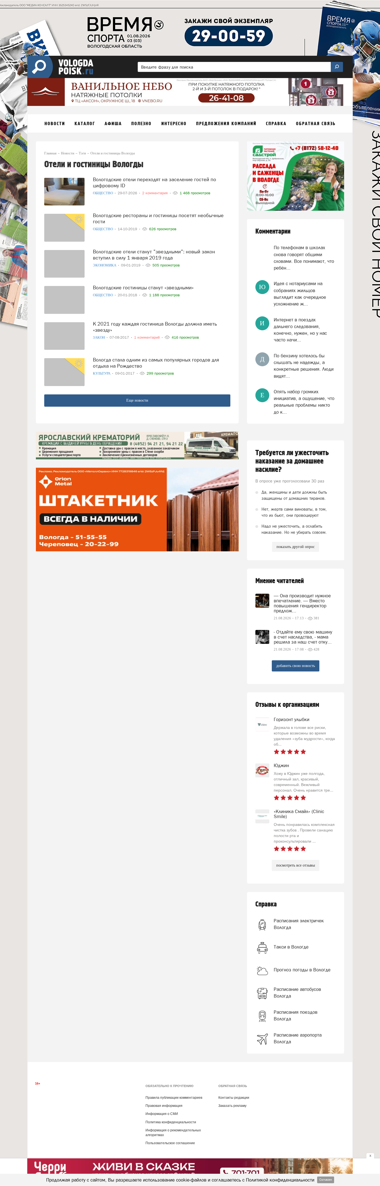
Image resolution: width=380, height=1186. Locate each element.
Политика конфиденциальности (170, 1122)
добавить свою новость (295, 666)
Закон (99, 337)
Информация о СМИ (161, 1114)
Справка (266, 904)
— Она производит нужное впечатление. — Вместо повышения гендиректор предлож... (302, 603)
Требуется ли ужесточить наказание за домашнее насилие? (292, 461)
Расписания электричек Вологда (299, 924)
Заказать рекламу (232, 1106)
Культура (102, 373)
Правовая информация (163, 1106)
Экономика (105, 265)
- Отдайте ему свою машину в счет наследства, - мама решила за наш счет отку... (303, 636)
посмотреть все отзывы (295, 865)
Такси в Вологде (291, 947)
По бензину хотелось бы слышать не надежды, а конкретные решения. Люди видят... (304, 366)
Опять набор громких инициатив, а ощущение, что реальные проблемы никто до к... (304, 402)
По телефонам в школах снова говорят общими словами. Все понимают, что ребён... (304, 258)
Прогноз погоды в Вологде (302, 969)
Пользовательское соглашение (170, 1143)
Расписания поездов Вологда (295, 1015)
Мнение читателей (279, 581)
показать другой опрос (296, 547)
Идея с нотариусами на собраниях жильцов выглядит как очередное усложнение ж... (300, 294)
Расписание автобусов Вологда (297, 992)
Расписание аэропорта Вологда (298, 1038)
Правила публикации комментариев (173, 1098)
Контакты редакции (233, 1098)
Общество (103, 193)
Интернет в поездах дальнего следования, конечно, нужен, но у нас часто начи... (300, 330)
